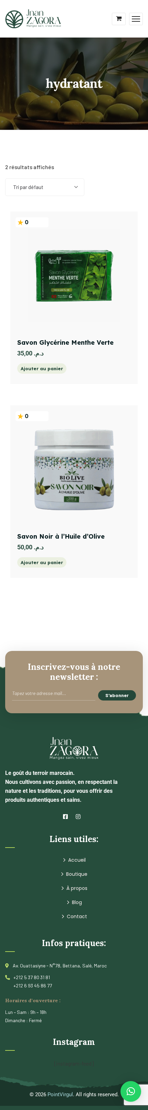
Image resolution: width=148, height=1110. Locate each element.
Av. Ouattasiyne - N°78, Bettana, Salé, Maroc (60, 965)
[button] (130, 1091)
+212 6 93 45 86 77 (32, 985)
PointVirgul (60, 1094)
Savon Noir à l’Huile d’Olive (61, 536)
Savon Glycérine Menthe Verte (65, 342)
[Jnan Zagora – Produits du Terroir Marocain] (33, 18)
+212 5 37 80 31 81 (31, 977)
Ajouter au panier (42, 368)
